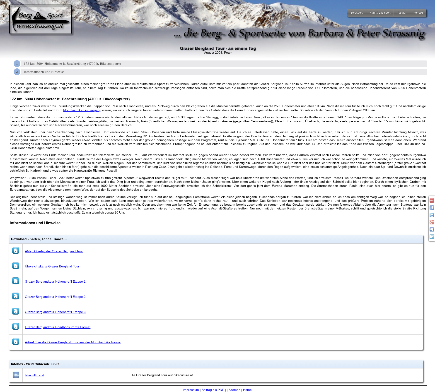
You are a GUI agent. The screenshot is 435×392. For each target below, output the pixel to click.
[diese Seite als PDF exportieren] (432, 201)
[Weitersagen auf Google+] (432, 223)
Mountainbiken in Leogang (82, 110)
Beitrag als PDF (213, 390)
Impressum (191, 390)
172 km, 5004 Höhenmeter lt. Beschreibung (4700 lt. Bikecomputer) (72, 63)
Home (247, 390)
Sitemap (234, 390)
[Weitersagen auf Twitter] (432, 216)
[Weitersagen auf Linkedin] (432, 238)
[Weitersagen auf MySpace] (432, 230)
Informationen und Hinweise (44, 72)
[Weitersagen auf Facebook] (432, 209)
